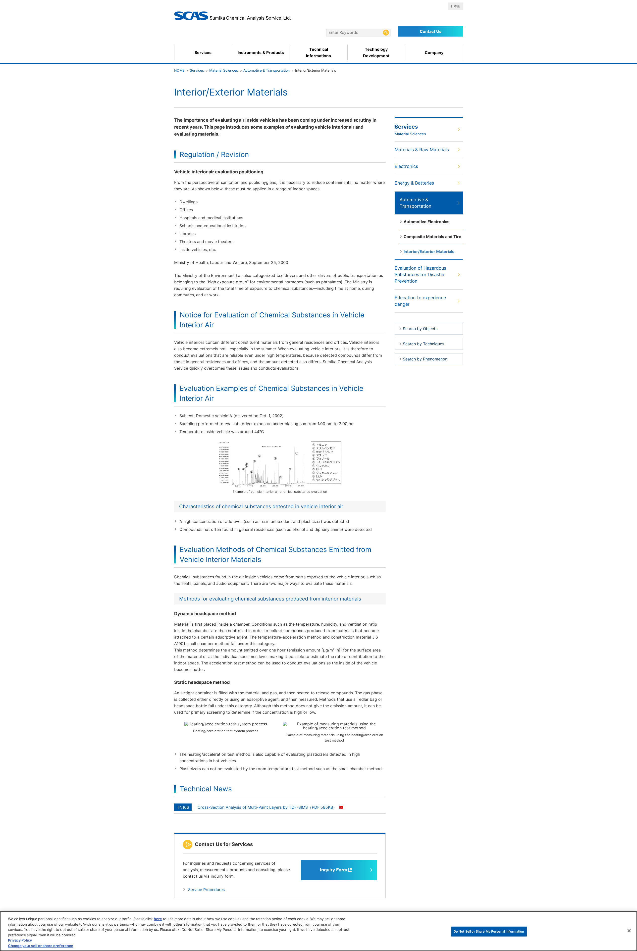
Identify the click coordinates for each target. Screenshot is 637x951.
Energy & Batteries (414, 183)
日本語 (455, 6)
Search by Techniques (423, 343)
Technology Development (376, 52)
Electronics (406, 166)
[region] (318, 931)
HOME (179, 70)
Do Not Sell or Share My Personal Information (489, 931)
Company (434, 52)
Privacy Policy (20, 940)
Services (203, 52)
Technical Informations (318, 52)
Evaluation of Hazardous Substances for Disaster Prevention (420, 274)
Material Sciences (223, 70)
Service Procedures (206, 889)
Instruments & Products (261, 52)
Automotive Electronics (426, 221)
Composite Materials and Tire (432, 236)
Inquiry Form (333, 869)
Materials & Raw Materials (422, 149)
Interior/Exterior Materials (429, 251)
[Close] (629, 930)
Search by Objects (420, 328)
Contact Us (430, 31)
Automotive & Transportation (266, 70)
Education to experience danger (420, 301)
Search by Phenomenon (425, 358)
